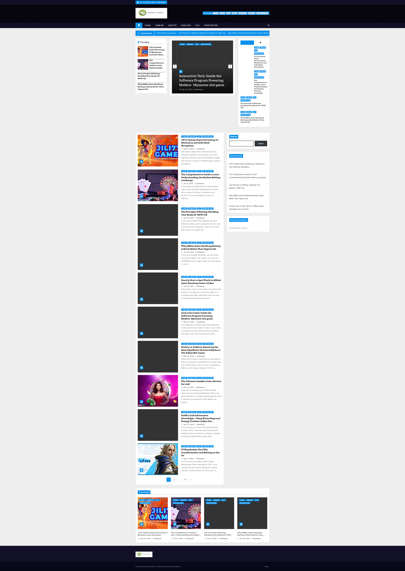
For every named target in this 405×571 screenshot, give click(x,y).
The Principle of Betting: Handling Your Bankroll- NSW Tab (149, 76)
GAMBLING (159, 25)
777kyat (215, 13)
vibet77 (222, 13)
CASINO (148, 25)
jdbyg (228, 13)
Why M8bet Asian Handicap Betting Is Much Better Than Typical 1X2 (151, 86)
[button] (268, 25)
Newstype (166, 566)
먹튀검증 (234, 13)
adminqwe (194, 89)
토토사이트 (251, 13)
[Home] (139, 25)
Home (267, 566)
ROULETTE (172, 25)
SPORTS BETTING (211, 25)
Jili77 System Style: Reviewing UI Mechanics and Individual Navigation (157, 52)
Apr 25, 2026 (189, 387)
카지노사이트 (243, 13)
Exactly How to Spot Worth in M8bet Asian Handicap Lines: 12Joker (201, 281)
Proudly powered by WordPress (146, 566)
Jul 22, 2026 (189, 183)
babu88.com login (262, 13)
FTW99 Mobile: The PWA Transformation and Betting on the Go (200, 452)
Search (233, 136)
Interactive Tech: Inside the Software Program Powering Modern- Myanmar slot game (197, 80)
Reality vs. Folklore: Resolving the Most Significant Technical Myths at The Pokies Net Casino (200, 350)
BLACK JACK (186, 25)
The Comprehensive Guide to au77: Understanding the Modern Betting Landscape (156, 67)
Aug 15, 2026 (189, 149)
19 (185, 479)
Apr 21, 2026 (189, 459)
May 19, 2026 (182, 89)
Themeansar (176, 566)
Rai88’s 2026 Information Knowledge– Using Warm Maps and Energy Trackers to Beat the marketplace (200, 420)
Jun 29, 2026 (189, 218)
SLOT (198, 25)
